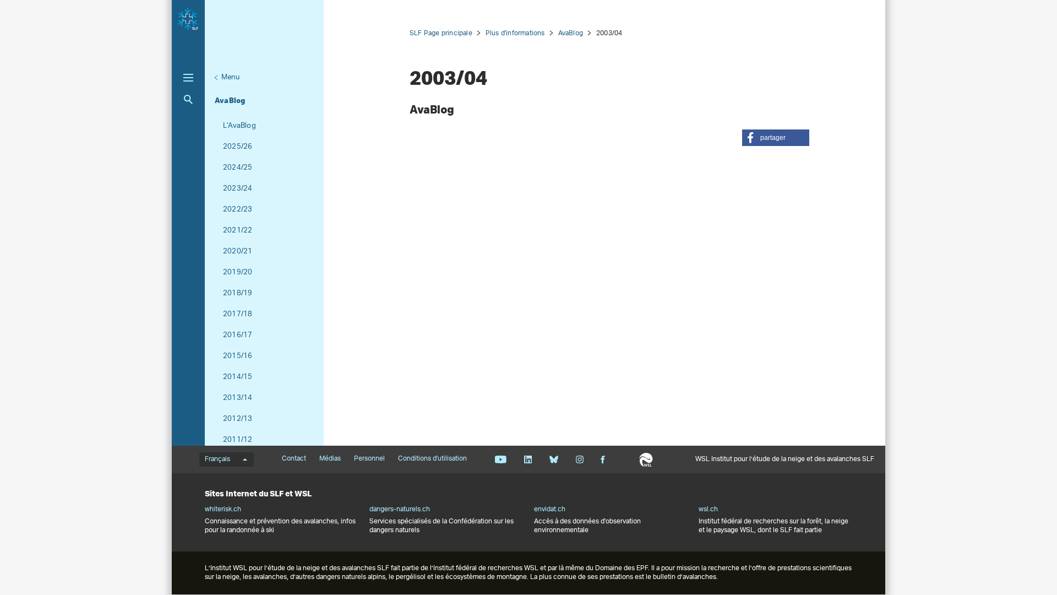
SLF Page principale (441, 33)
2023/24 (237, 189)
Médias (330, 459)
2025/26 (237, 147)
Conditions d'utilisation (432, 459)
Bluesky (553, 459)
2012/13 (237, 419)
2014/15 (237, 377)
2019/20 (237, 272)
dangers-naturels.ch (399, 509)
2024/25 (237, 168)
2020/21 (237, 251)
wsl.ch (708, 509)
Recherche (188, 99)
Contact (294, 459)
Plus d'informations (515, 33)
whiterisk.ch (223, 509)
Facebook (603, 459)
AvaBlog (230, 100)
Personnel (369, 459)
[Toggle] (188, 78)
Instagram (579, 459)
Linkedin (527, 459)
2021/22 (237, 231)
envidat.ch (549, 509)
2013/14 (237, 398)
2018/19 (237, 293)
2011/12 (237, 440)
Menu (230, 77)
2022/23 (237, 210)
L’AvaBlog (239, 126)
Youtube (500, 459)
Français (217, 459)
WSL (646, 459)
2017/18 (237, 314)
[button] (775, 137)
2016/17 (237, 335)
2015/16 (237, 356)
